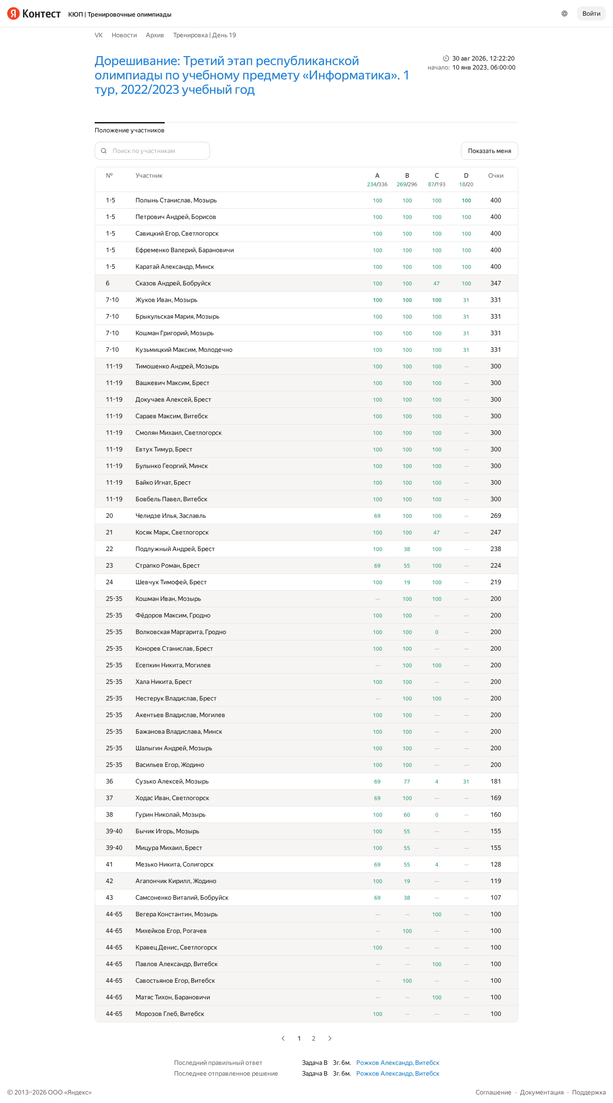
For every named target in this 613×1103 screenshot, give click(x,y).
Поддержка (589, 1092)
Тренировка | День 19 (204, 35)
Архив (155, 35)
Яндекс (77, 1092)
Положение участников (130, 130)
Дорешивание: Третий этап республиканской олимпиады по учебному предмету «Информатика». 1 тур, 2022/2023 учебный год (252, 75)
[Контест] (34, 13)
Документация (542, 1092)
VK (99, 35)
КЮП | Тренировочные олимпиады (119, 14)
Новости (124, 35)
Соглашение (494, 1092)
